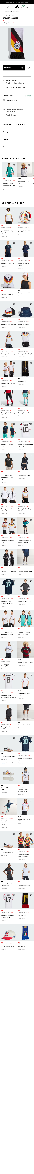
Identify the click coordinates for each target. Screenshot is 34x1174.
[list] (17, 178)
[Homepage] (17, 7)
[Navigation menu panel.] (3, 7)
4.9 (8, 15)
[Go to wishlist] (7, 7)
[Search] (27, 7)
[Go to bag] (31, 7)
